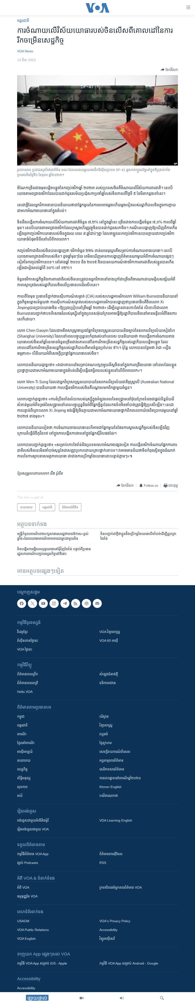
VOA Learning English (115, 820)
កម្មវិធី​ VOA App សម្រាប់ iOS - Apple (42, 963)
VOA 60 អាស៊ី (108, 640)
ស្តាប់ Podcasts (27, 863)
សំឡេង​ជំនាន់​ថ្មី (108, 674)
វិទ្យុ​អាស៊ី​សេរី (107, 938)
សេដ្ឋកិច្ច (22, 769)
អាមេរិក (21, 734)
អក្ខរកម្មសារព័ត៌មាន (111, 760)
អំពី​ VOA (23, 887)
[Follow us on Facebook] (21, 603)
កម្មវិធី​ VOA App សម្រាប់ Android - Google (128, 963)
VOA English (26, 938)
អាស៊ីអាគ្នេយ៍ (25, 752)
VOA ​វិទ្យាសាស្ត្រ (109, 632)
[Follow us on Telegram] (64, 603)
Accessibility (108, 930)
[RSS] (75, 603)
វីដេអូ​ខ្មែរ (22, 632)
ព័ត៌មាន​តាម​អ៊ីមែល (110, 854)
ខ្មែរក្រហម (105, 743)
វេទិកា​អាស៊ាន (107, 683)
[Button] (169, 70)
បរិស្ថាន (104, 716)
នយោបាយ (23, 760)
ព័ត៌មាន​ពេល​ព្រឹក (27, 674)
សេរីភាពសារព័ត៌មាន (111, 769)
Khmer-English (110, 787)
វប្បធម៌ (103, 734)
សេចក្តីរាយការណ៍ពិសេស (114, 752)
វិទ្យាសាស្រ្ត (105, 725)
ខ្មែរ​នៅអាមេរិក (25, 743)
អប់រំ (19, 796)
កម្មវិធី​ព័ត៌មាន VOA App (33, 854)
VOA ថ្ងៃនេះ (24, 649)
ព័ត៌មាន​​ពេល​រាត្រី (27, 683)
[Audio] (122, 998)
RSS (102, 863)
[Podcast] (86, 603)
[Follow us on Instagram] (53, 603)
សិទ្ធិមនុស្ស (23, 778)
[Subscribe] (97, 603)
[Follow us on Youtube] (43, 603)
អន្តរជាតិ (23, 21)
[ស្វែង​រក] (162, 998)
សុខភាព (22, 787)
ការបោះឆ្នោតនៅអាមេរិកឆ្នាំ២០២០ (120, 778)
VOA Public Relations (33, 930)
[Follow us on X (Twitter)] (32, 603)
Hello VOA (25, 692)
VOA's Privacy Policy (114, 921)
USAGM (23, 921)
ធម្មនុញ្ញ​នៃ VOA (27, 896)
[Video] (81, 998)
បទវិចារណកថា (108, 796)
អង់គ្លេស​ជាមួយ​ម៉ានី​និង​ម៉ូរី (33, 820)
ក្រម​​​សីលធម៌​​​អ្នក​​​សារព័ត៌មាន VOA (120, 887)
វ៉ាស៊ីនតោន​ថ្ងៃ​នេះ (27, 640)
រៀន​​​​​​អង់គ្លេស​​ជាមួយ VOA (33, 829)
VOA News (25, 51)
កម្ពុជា (20, 716)
